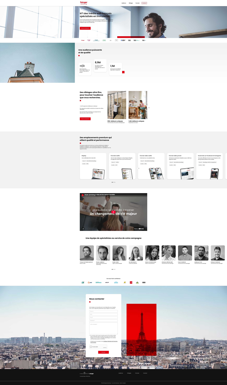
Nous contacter (85, 28)
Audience (124, 3)
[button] (149, 107)
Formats (138, 3)
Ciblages (131, 3)
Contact (144, 3)
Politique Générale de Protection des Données (103, 342)
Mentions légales (123, 383)
